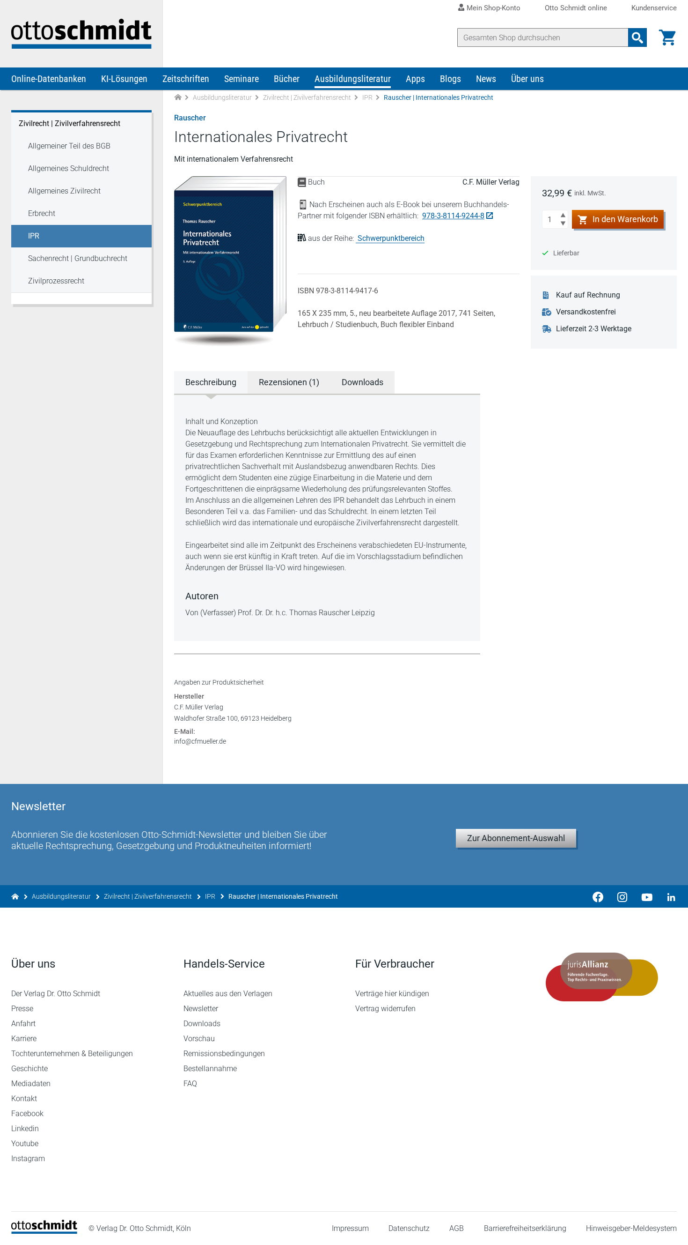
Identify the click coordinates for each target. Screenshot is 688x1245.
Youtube (24, 1143)
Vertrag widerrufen (385, 1008)
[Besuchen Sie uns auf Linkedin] (668, 896)
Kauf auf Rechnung (588, 295)
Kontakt (24, 1098)
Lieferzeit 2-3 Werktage (593, 328)
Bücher (287, 78)
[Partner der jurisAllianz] (602, 977)
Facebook (27, 1113)
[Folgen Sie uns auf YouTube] (647, 896)
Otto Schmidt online (576, 8)
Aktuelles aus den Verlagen (227, 993)
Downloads (201, 1023)
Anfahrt (23, 1023)
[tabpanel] (327, 517)
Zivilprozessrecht (56, 280)
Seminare (241, 78)
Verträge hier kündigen (392, 993)
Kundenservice (654, 8)
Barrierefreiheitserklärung (525, 1228)
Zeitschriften (185, 78)
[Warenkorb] (667, 37)
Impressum (350, 1228)
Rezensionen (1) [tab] (289, 382)
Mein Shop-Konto (493, 8)
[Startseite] (44, 1231)
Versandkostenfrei (586, 311)
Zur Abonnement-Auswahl (516, 838)
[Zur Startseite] (178, 98)
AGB (456, 1228)
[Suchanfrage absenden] (637, 37)
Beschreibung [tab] (210, 382)
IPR (367, 97)
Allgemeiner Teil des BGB (69, 146)
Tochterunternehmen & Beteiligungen (72, 1053)
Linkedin (25, 1128)
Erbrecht (41, 213)
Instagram (28, 1158)
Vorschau (199, 1038)
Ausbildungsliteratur (353, 78)
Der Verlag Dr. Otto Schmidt (55, 993)
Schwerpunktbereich (391, 238)
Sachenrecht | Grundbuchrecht (77, 258)
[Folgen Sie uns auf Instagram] (622, 896)
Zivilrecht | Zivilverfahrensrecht (307, 97)
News (486, 78)
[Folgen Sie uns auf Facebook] (598, 896)
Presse (22, 1008)
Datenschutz (409, 1228)
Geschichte (29, 1068)
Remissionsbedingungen (224, 1053)
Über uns (527, 78)
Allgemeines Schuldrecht (68, 168)
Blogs (450, 78)
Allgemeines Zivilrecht (64, 190)
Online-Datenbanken (48, 78)
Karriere (24, 1038)
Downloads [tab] (362, 382)
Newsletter (200, 1008)
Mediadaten (31, 1083)
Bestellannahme (210, 1068)
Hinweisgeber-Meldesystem (631, 1228)
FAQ (190, 1083)
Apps (415, 78)
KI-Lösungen (124, 78)
